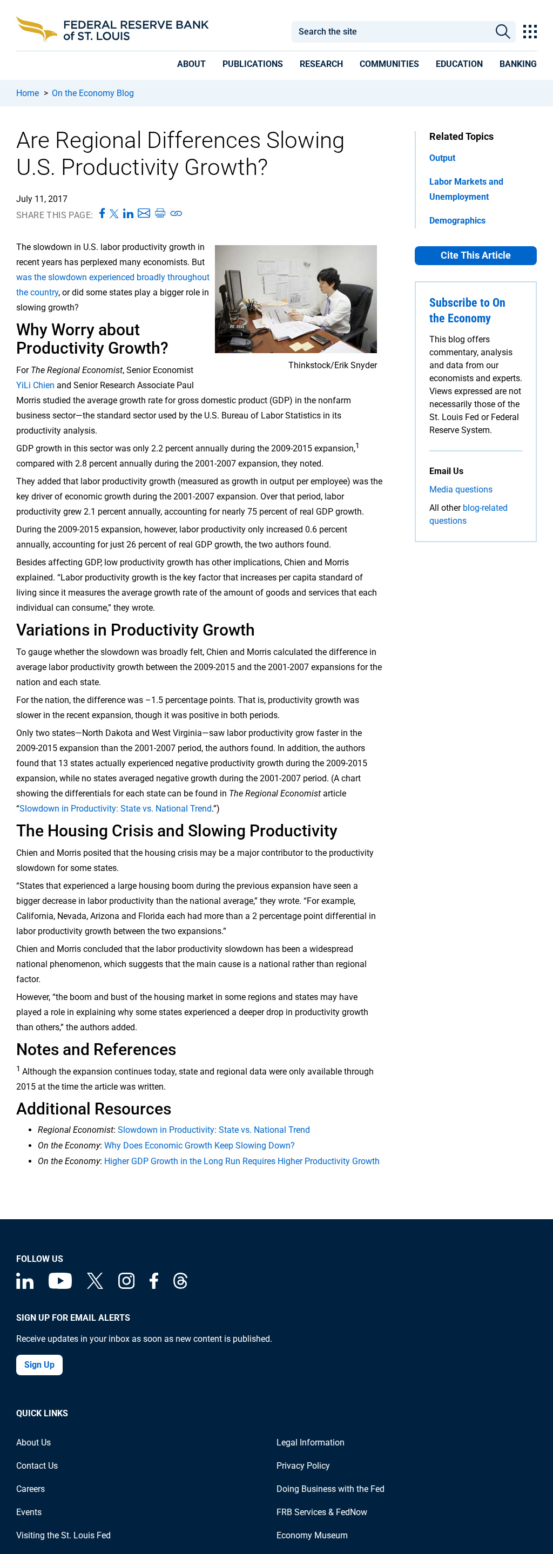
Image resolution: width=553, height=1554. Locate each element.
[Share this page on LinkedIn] (128, 213)
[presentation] (191, 66)
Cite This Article (476, 255)
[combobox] (390, 32)
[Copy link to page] (176, 213)
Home (27, 93)
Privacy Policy (303, 1466)
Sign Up (39, 1365)
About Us (33, 1442)
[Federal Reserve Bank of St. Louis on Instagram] (126, 1286)
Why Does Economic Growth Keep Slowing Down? (199, 1145)
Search (503, 32)
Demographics (457, 220)
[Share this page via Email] (144, 213)
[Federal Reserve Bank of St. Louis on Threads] (180, 1286)
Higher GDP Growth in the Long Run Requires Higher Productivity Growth (242, 1161)
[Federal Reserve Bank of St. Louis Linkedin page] (24, 1286)
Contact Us (37, 1466)
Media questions (461, 489)
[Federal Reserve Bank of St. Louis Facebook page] (154, 1286)
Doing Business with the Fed (330, 1489)
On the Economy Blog (93, 93)
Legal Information (310, 1442)
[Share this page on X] (114, 213)
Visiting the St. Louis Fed (63, 1535)
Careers (30, 1489)
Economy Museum (312, 1535)
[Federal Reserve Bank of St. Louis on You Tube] (60, 1286)
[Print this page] (159, 213)
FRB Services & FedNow (321, 1512)
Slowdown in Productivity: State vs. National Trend (115, 808)
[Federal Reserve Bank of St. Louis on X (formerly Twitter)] (95, 1286)
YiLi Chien (35, 385)
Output (442, 158)
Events (29, 1512)
